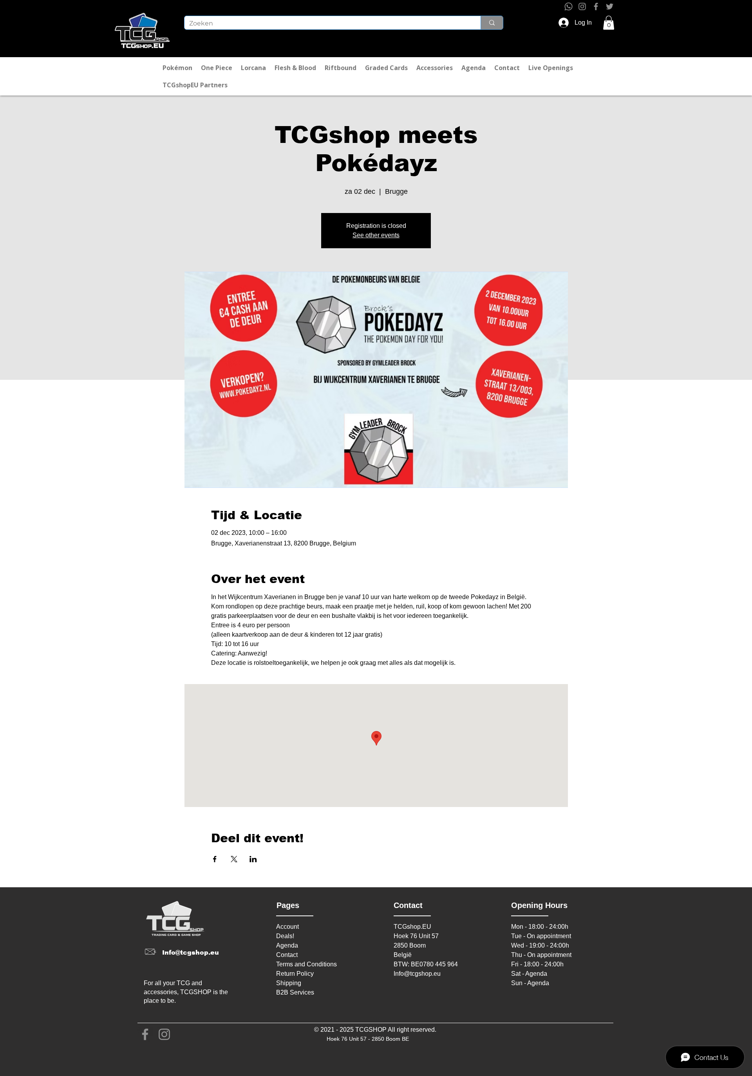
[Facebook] (596, 6)
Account (287, 926)
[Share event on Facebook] (215, 859)
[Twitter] (610, 6)
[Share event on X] (234, 859)
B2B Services (295, 992)
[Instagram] (582, 6)
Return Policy (295, 973)
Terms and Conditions (306, 964)
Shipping (288, 983)
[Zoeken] (492, 22)
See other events (376, 235)
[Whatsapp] (568, 6)
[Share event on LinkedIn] (253, 859)
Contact (287, 954)
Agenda (287, 945)
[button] (609, 23)
